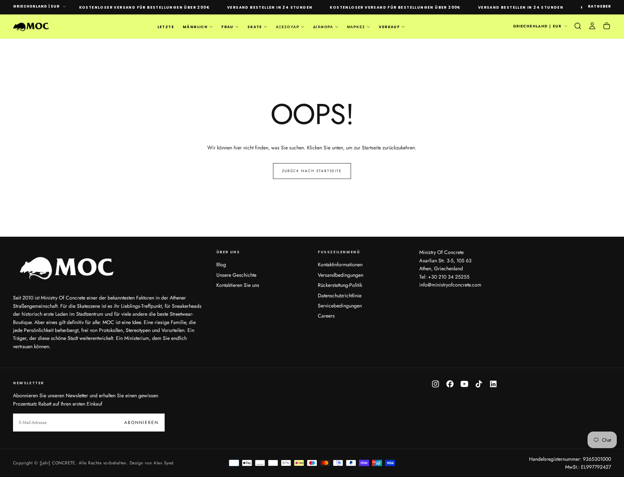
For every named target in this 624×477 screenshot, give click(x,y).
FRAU (227, 26)
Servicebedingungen (340, 305)
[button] (577, 26)
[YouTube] (464, 384)
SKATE (254, 26)
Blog (221, 264)
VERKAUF (389, 26)
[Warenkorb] (606, 26)
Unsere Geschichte (236, 275)
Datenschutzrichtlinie (339, 295)
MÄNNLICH (195, 26)
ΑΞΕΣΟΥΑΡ (287, 26)
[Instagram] (435, 384)
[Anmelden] (592, 26)
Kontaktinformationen (340, 264)
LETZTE (165, 26)
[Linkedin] (493, 384)
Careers (326, 315)
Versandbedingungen (340, 275)
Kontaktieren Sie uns (237, 285)
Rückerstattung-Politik (340, 285)
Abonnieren (141, 422)
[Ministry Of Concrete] (67, 266)
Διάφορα (323, 26)
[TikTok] (478, 384)
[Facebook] (450, 384)
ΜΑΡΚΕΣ (356, 26)
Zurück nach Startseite (312, 171)
